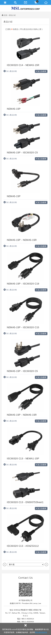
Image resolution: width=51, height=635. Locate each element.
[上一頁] (4, 564)
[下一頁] (46, 564)
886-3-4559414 (28, 619)
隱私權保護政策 (41, 632)
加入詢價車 (41, 71)
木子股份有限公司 (25, 8)
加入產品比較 (11, 71)
